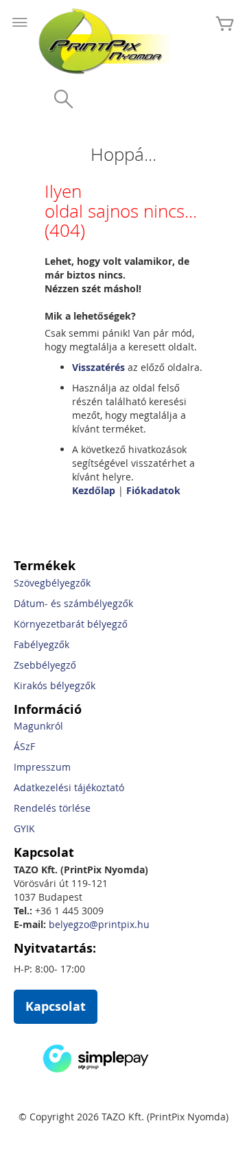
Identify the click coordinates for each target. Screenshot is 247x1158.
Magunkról (38, 725)
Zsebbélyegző (45, 664)
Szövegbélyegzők (52, 582)
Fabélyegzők (41, 644)
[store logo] (106, 41)
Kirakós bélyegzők (54, 685)
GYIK (24, 828)
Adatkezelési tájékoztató (69, 787)
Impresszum (42, 766)
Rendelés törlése (52, 807)
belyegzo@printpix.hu (99, 924)
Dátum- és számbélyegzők (73, 603)
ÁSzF (24, 746)
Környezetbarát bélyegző (71, 623)
